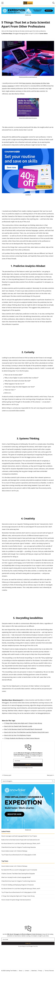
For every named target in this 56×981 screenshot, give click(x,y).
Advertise (33, 970)
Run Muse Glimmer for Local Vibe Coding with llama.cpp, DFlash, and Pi (20, 843)
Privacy (40, 970)
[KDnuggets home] (28, 3)
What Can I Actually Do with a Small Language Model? (16, 877)
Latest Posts (5, 831)
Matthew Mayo (7, 33)
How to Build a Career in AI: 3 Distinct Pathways (14, 851)
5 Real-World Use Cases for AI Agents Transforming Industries (18, 847)
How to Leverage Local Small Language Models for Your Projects (19, 836)
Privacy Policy (30, 767)
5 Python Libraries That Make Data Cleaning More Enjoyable (18, 873)
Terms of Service (49, 970)
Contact (27, 970)
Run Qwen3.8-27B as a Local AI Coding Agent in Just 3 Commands (19, 870)
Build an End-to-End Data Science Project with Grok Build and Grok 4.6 (20, 840)
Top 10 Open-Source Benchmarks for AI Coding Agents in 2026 (18, 855)
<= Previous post (6, 775)
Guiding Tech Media (11, 970)
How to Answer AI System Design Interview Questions (16, 900)
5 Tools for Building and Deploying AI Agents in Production (17, 885)
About (20, 970)
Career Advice (43, 33)
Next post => (50, 775)
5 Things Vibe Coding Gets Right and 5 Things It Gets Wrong (17, 896)
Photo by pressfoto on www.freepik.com (28, 77)
